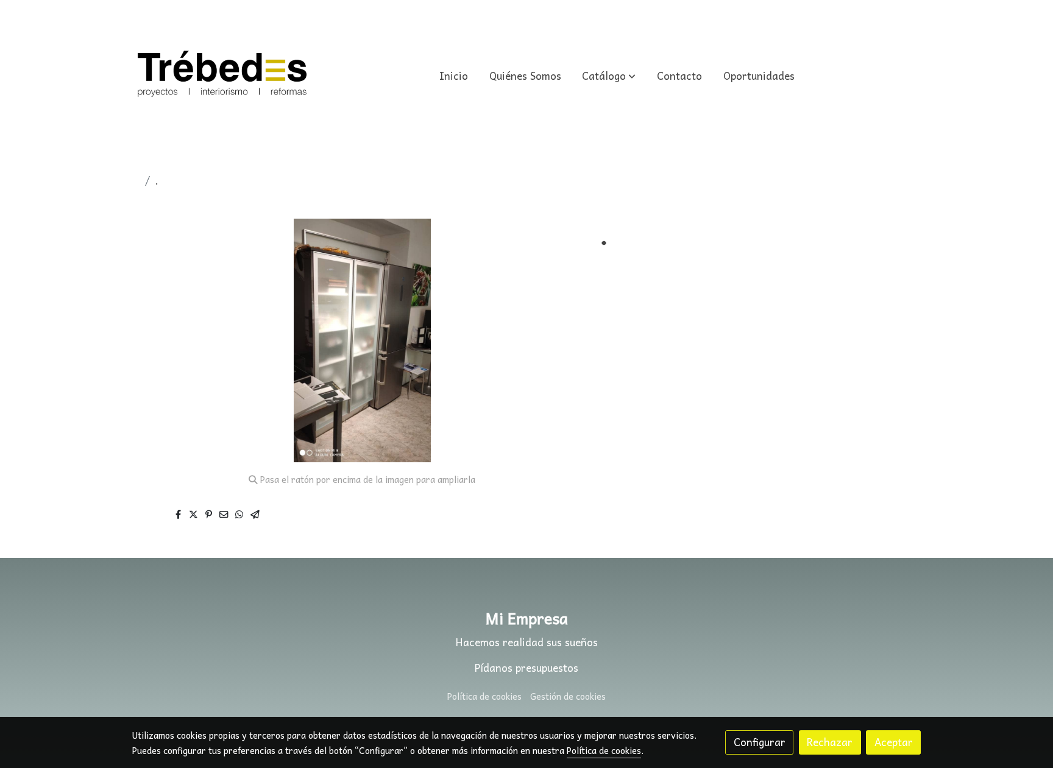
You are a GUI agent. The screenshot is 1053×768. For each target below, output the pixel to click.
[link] (222, 76)
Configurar (759, 742)
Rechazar (830, 742)
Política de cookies (484, 696)
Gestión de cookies (568, 696)
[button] (609, 76)
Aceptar (893, 742)
